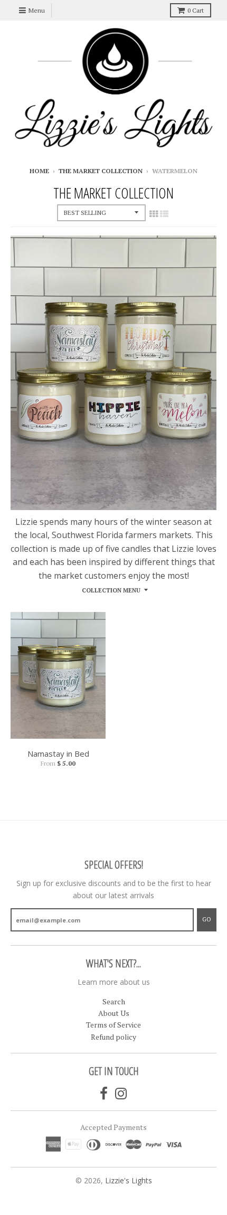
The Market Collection (101, 171)
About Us (113, 1013)
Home (39, 171)
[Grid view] (153, 214)
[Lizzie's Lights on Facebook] (104, 1094)
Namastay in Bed (58, 753)
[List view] (164, 214)
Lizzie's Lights (128, 1180)
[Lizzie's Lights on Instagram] (121, 1094)
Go (206, 919)
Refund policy (113, 1037)
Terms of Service (113, 1025)
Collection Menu (111, 590)
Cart (195, 10)
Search (113, 1001)
